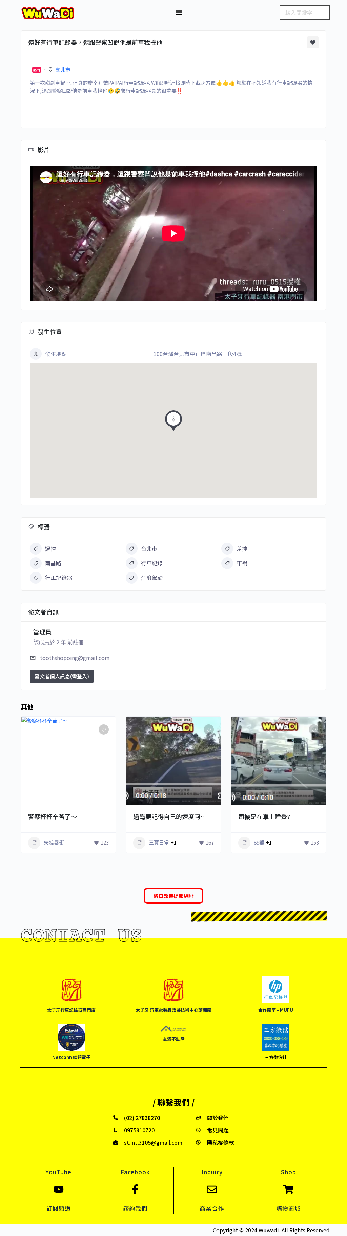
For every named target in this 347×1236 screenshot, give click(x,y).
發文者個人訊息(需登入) (62, 676)
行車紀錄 (152, 563)
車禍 (242, 563)
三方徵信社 (276, 1057)
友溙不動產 (174, 1039)
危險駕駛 (152, 578)
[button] (179, 12)
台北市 (149, 548)
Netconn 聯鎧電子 (71, 1057)
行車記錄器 (58, 578)
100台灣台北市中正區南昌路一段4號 (198, 354)
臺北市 (62, 69)
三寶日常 (159, 842)
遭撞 (50, 548)
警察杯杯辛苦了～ (52, 816)
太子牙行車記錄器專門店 (71, 1010)
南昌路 (53, 563)
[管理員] (101, 804)
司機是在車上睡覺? (264, 816)
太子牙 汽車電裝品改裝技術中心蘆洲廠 (173, 1010)
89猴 (259, 842)
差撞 (242, 548)
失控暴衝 (54, 842)
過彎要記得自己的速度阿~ (168, 816)
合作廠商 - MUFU (275, 1010)
